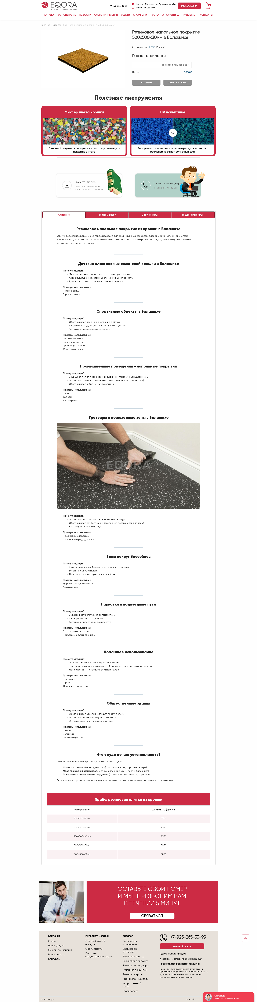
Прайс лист (189, 15)
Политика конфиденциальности (98, 955)
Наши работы (56, 954)
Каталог (56, 25)
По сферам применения (130, 943)
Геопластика (130, 991)
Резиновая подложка (135, 961)
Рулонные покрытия (134, 970)
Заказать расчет (189, 6)
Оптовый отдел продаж (95, 943)
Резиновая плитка (133, 956)
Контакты (206, 15)
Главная (45, 25)
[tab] (64, 215)
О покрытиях (170, 15)
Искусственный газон (132, 985)
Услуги (125, 15)
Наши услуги (56, 945)
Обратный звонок (182, 946)
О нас (52, 941)
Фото (155, 15)
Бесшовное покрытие (130, 951)
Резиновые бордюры (136, 965)
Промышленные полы (135, 979)
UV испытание (67, 15)
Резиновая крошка (134, 974)
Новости (85, 15)
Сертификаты (93, 949)
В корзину (146, 83)
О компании (140, 15)
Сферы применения (106, 15)
